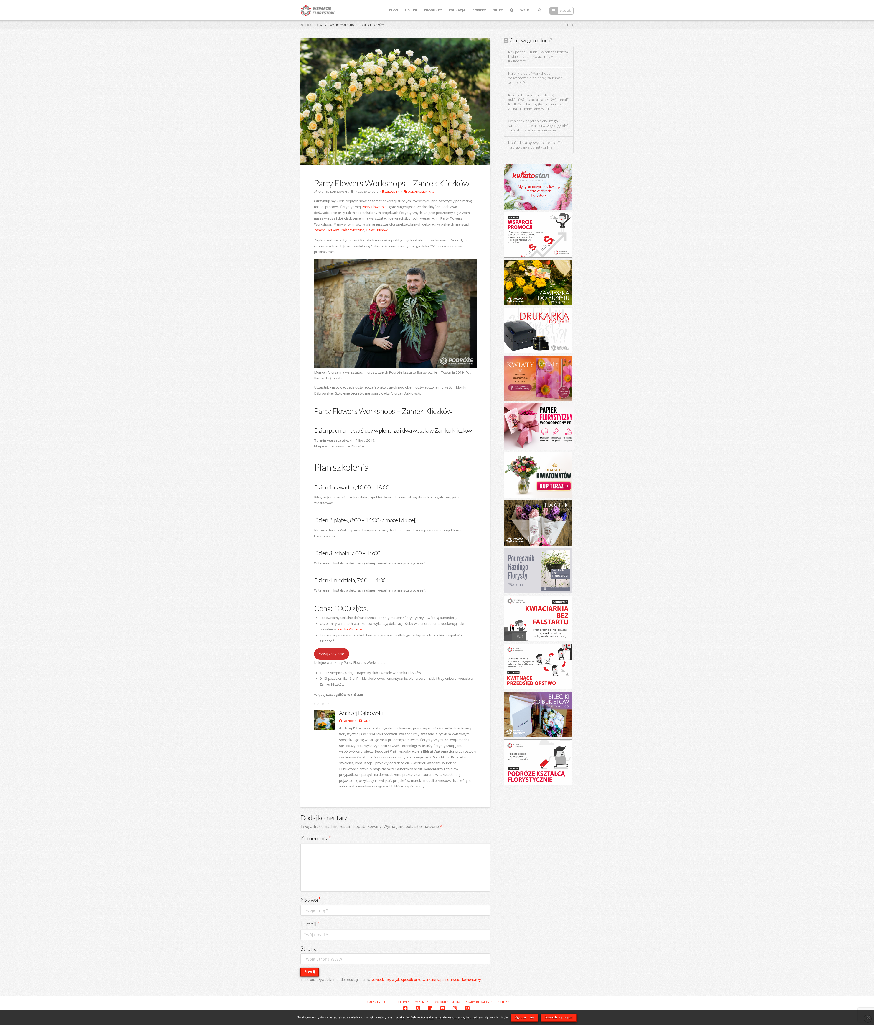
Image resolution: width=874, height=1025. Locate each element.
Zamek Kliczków (326, 230)
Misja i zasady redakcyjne (473, 1002)
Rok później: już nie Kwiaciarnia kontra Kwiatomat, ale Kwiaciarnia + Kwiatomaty (538, 56)
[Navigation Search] (539, 10)
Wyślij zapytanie (331, 653)
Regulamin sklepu (378, 1002)
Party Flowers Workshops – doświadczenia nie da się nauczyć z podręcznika (535, 78)
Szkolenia (391, 192)
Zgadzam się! (524, 1017)
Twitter (367, 721)
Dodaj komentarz (420, 192)
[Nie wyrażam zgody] (868, 1017)
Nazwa (310, 899)
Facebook (349, 721)
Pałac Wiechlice (352, 230)
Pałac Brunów (377, 230)
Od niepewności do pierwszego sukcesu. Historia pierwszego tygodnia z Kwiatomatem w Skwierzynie (538, 125)
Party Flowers (373, 206)
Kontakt (504, 1002)
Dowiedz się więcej (558, 1017)
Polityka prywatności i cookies (422, 1002)
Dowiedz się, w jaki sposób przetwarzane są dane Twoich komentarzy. (426, 979)
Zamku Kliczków (349, 629)
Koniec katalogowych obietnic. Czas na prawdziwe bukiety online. (536, 145)
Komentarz (315, 838)
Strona (308, 948)
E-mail (309, 924)
